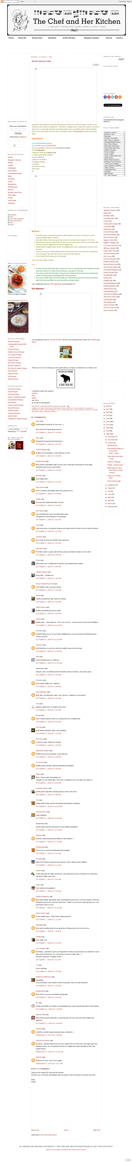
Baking (106, 213)
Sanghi (38, 499)
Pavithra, (35, 393)
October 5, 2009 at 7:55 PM (48, 590)
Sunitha (38, 937)
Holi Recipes (12, 402)
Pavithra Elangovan (42, 896)
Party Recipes (12, 371)
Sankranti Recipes (14, 413)
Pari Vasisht (40, 511)
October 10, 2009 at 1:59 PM (49, 1009)
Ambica (41, 368)
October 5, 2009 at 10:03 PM (49, 625)
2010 (108, 431)
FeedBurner (23, 137)
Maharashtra (12, 184)
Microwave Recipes (14, 363)
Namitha (39, 835)
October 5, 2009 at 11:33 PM (49, 639)
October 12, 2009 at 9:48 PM (49, 1023)
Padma (38, 619)
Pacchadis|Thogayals (111, 270)
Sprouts (88, 410)
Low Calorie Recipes (15, 355)
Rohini (38, 774)
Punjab (10, 198)
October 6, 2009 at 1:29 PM (48, 733)
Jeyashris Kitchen (42, 788)
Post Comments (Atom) (49, 1135)
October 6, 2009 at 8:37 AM (48, 722)
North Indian (12, 195)
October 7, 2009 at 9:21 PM (48, 960)
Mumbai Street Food (15, 192)
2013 (108, 421)
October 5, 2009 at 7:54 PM (48, 578)
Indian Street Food (110, 251)
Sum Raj (39, 727)
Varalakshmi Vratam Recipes (17, 419)
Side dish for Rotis (110, 297)
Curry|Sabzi (108, 226)
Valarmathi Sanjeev (42, 750)
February (111, 506)
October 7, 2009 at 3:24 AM (48, 879)
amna (38, 525)
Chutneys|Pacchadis (111, 224)
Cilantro (38, 870)
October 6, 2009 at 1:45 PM (48, 745)
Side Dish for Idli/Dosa (111, 294)
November (111, 440)
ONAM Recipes (13, 410)
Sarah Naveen (41, 607)
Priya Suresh (40, 487)
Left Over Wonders (48, 410)
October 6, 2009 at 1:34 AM (48, 675)
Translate (23, 431)
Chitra (38, 560)
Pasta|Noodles (108, 275)
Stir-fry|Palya (108, 302)
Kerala (10, 181)
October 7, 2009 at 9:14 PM (48, 943)
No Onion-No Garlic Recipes (17, 368)
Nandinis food (40, 461)
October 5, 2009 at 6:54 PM (48, 566)
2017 (108, 409)
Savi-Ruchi (39, 739)
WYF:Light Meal (55, 284)
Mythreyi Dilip (40, 1014)
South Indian (12, 200)
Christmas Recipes (14, 389)
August (110, 488)
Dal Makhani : (38, 289)
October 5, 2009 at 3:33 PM (48, 494)
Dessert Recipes (109, 232)
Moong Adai (78, 131)
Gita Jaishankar (41, 692)
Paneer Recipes (109, 272)
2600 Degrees (82, 1149)
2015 (108, 415)
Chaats (106, 221)
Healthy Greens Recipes (16, 352)
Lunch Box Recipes (14, 357)
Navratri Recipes (13, 408)
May (109, 497)
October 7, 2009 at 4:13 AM (48, 891)
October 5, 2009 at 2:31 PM (48, 444)
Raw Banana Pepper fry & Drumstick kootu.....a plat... (115, 451)
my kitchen (39, 762)
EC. (74, 284)
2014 (108, 418)
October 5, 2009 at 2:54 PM (48, 470)
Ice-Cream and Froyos (111, 245)
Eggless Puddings (110, 243)
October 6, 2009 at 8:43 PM (48, 783)
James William (72, 1149)
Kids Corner (108, 256)
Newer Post (35, 1130)
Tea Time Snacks (109, 307)
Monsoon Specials (14, 365)
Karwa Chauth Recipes (15, 405)
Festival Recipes (13, 349)
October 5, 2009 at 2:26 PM (48, 432)
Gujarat (10, 165)
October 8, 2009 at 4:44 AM (48, 986)
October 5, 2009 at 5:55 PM (48, 555)
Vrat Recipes (12, 376)
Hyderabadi (12, 168)
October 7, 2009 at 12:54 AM (49, 842)
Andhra (10, 157)
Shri (37, 800)
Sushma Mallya (41, 449)
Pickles (106, 278)
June (109, 494)
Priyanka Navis (41, 812)
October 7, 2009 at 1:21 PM (48, 919)
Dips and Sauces (109, 237)
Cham (38, 885)
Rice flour (41, 150)
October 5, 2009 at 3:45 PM (48, 505)
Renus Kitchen (41, 913)
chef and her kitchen (43, 1040)
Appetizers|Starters (110, 210)
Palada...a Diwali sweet (115, 465)
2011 (107, 428)
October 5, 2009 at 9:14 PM (48, 602)
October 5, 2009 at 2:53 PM (48, 456)
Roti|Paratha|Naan (110, 286)
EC (37, 1003)
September (112, 485)
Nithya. (34, 342)
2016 (108, 412)
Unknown (39, 537)
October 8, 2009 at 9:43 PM (48, 997)
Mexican (11, 189)
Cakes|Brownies (109, 218)
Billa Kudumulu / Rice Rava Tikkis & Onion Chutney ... (115, 470)
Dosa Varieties (79, 408)
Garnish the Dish (55, 340)
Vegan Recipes (13, 373)
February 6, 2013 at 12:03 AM (49, 1052)
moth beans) (52, 145)
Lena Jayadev (40, 948)
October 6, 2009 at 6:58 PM (48, 757)
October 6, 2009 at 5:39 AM (48, 698)
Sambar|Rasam (109, 291)
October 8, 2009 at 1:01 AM (48, 971)
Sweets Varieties (109, 305)
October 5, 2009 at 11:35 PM (49, 651)
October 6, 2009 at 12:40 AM (49, 663)
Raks (33, 395)
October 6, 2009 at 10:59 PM (49, 818)
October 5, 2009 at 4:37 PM (48, 531)
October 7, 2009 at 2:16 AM (48, 853)
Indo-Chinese (12, 171)
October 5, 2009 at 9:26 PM (48, 613)
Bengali (10, 162)
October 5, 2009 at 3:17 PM (48, 482)
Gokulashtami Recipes (15, 400)
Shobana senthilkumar (43, 977)
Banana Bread (112, 445)
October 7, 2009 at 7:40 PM (48, 931)
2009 (108, 434)
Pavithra (94, 340)
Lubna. (37, 400)
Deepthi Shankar (41, 572)
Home (66, 1130)
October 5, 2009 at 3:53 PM (48, 520)
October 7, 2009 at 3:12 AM (48, 865)
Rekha (34, 398)
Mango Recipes (13, 360)
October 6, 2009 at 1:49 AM (48, 686)
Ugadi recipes (12, 416)
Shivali (38, 715)
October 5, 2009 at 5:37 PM (48, 543)
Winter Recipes (13, 379)
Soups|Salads (108, 299)
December (111, 436)
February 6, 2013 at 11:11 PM (49, 1063)
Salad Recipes (108, 289)
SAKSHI (39, 1029)
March (110, 503)
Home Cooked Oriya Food (45, 584)
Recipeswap (40, 847)
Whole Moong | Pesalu (48, 411)
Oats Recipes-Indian (110, 267)
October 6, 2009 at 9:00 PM (48, 795)
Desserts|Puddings (110, 234)
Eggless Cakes (109, 240)
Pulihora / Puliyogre (113, 462)
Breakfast (58, 408)
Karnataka (11, 179)
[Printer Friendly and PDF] (96, 66)
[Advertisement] (66, 45)
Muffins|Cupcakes (110, 261)
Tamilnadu (11, 203)
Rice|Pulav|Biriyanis (110, 283)
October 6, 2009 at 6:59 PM (48, 769)
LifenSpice (39, 548)
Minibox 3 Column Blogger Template (56, 1149)
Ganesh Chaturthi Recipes (17, 397)
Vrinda (38, 595)
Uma (37, 703)
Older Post (96, 1130)
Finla (37, 657)
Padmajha (39, 925)
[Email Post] (67, 406)
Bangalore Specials (14, 160)
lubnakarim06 (40, 991)
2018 (108, 406)
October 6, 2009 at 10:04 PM (49, 806)
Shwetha (39, 859)
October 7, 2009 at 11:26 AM (49, 908)
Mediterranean (13, 187)
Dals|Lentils (68, 408)
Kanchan (39, 475)
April (109, 500)
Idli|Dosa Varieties (110, 248)
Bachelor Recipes (14, 341)
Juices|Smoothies (110, 253)
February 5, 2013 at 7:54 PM (49, 1035)
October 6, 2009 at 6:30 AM (48, 710)
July (109, 491)
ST (37, 965)
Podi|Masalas (108, 280)
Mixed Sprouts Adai (114, 481)
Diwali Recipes (13, 391)
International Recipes (15, 173)
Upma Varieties (109, 310)
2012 (108, 425)
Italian (10, 176)
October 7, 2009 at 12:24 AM (49, 830)
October (111, 443)
